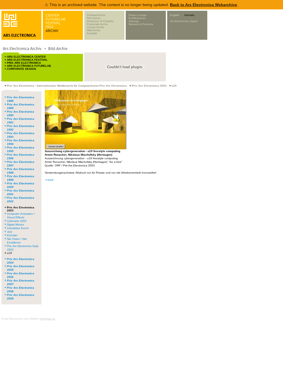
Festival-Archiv (96, 15)
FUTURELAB (55, 19)
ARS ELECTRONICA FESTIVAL (27, 59)
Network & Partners (141, 24)
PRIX (49, 27)
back (51, 179)
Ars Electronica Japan (184, 21)
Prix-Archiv (93, 18)
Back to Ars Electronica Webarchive (203, 4)
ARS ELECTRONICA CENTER (26, 56)
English (174, 15)
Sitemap (134, 21)
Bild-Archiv (93, 30)
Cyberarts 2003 (17, 220)
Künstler (12, 235)
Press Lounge (137, 15)
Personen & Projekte (100, 21)
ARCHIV (52, 31)
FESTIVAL (53, 23)
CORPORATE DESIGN (21, 68)
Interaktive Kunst (17, 228)
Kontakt (92, 33)
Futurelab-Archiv (97, 24)
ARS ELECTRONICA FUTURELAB (29, 65)
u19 (9, 252)
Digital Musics (15, 224)
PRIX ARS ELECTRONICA (24, 62)
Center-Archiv (95, 27)
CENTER (52, 15)
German (189, 15)
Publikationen (137, 18)
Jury (9, 231)
